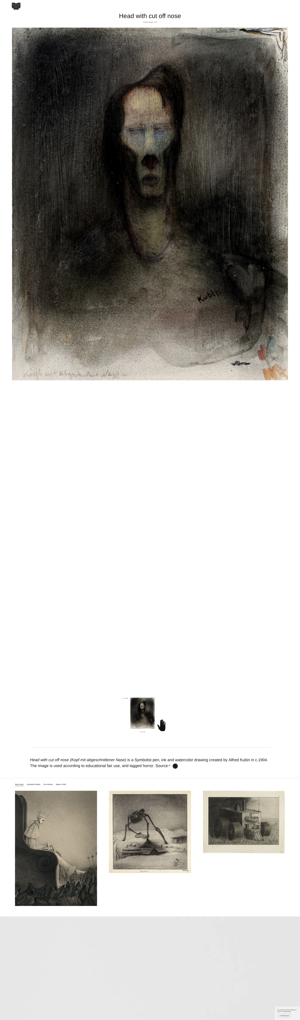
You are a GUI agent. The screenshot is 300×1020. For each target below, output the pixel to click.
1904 (262, 760)
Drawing (201, 760)
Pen (156, 760)
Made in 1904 (61, 784)
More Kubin (19, 784)
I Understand (284, 1016)
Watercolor (184, 760)
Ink (163, 760)
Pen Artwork (48, 784)
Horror (148, 765)
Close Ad (289, 615)
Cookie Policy (287, 1011)
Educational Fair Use (103, 765)
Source (161, 765)
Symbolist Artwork (33, 784)
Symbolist (143, 760)
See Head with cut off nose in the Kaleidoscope (175, 766)
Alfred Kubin (148, 22)
